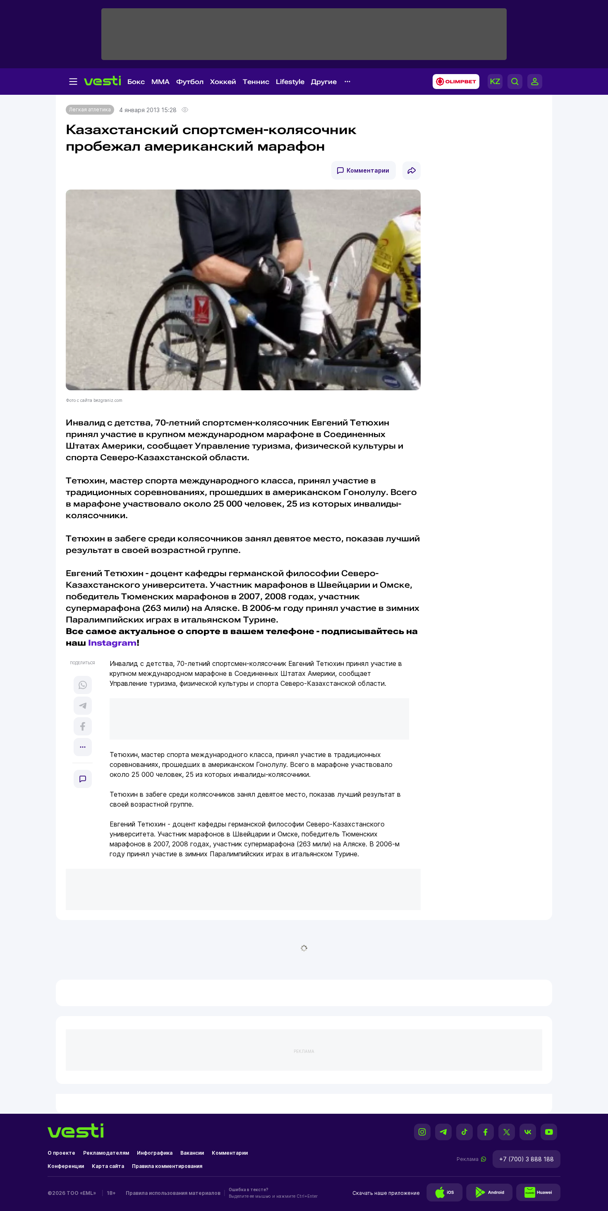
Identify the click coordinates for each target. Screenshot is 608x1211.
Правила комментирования (167, 1166)
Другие (324, 82)
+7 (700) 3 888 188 (526, 1159)
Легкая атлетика (90, 109)
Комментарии (368, 170)
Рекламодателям (106, 1153)
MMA (160, 82)
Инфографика (154, 1153)
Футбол (189, 82)
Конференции (66, 1166)
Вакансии (192, 1153)
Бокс (136, 82)
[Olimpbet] (453, 81)
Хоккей (223, 82)
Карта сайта (108, 1166)
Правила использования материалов (173, 1193)
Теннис (256, 82)
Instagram (112, 643)
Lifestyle (290, 82)
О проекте (61, 1153)
